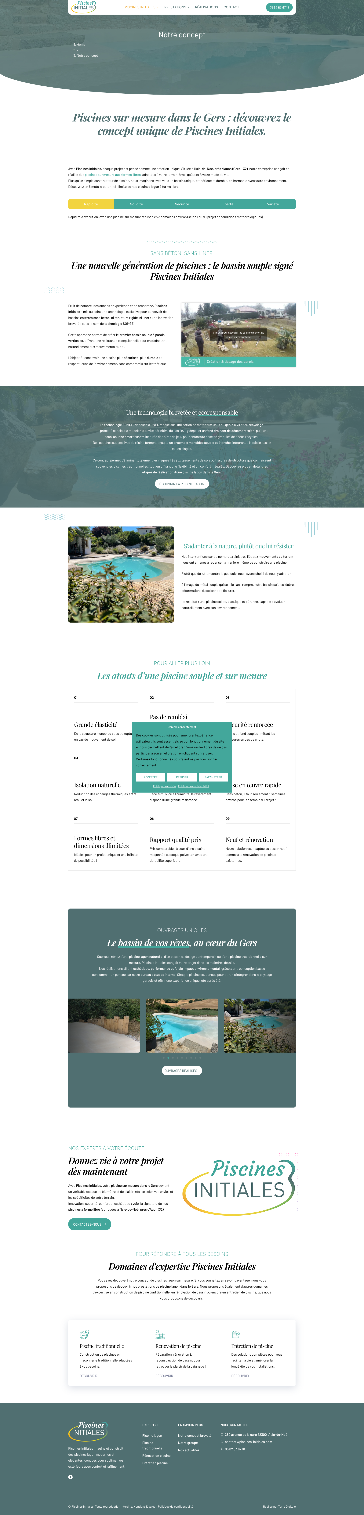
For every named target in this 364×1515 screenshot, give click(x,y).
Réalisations (206, 7)
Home (81, 44)
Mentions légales (144, 1506)
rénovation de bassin (191, 1292)
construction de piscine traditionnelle (142, 1292)
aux (113, 174)
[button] (164, 1058)
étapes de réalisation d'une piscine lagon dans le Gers (181, 472)
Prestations (175, 7)
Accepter (151, 777)
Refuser (182, 777)
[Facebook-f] (70, 1477)
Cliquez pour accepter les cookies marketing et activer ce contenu (238, 334)
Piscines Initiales (140, 7)
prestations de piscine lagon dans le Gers (168, 1286)
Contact (231, 7)
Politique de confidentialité (193, 786)
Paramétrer (213, 777)
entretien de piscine (241, 1292)
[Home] (83, 7)
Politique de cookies (164, 786)
